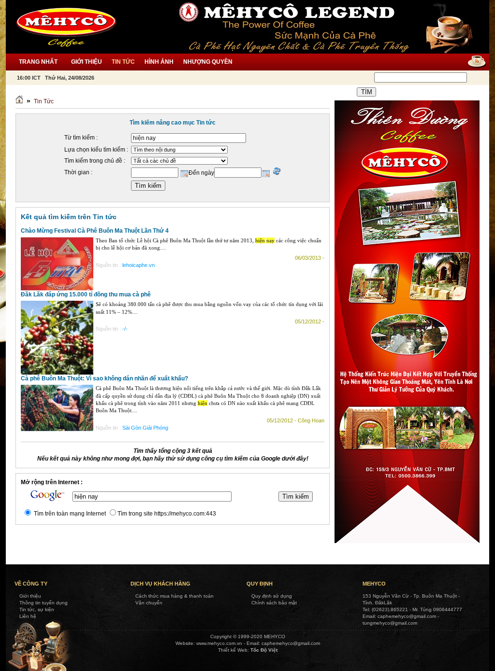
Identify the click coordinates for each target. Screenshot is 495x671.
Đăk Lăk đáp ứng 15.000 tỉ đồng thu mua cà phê (86, 294)
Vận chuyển (148, 602)
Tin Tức (44, 101)
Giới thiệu (30, 596)
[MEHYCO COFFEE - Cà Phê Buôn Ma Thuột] (66, 26)
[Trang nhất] (19, 101)
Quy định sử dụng (271, 596)
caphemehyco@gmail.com (291, 643)
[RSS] (473, 62)
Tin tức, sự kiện (36, 609)
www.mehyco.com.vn (219, 643)
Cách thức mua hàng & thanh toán (174, 596)
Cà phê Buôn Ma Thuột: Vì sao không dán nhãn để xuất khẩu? (104, 378)
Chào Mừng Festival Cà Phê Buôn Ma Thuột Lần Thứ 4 (95, 231)
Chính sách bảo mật (274, 602)
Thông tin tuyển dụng (43, 602)
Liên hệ (27, 616)
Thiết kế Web (233, 650)
